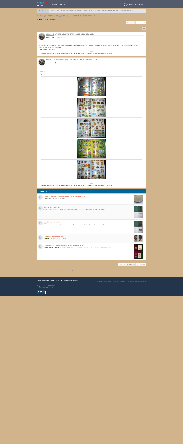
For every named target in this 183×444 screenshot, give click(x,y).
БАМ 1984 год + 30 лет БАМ (52, 222)
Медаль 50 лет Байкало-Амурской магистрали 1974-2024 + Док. (64, 196)
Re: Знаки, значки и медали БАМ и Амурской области (71, 60)
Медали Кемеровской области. (53, 237)
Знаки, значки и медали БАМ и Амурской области (66, 15)
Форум (54, 4)
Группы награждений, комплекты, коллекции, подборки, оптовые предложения (91, 247)
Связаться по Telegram (66, 283)
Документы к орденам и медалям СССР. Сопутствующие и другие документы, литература (82, 209)
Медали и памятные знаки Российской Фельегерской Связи (63, 245)
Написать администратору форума (47, 283)
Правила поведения (56, 280)
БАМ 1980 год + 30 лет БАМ (52, 207)
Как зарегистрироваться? (71, 280)
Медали (64, 198)
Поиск (62, 4)
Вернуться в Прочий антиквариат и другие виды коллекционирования (59, 270)
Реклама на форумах (43, 280)
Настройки (122, 264)
